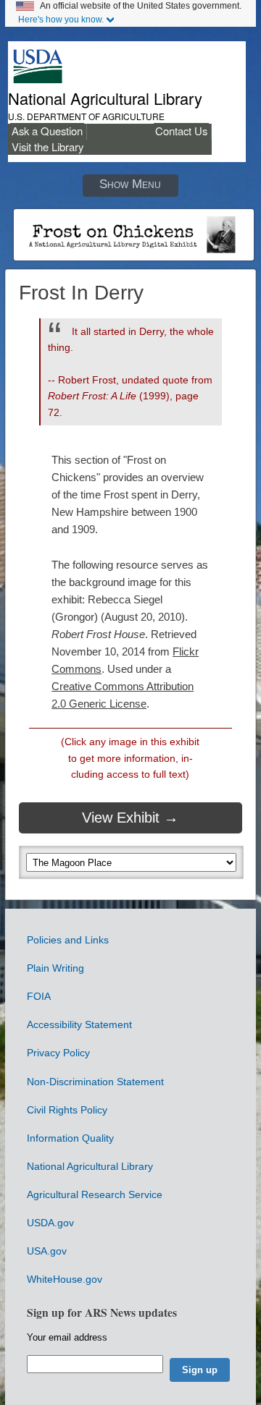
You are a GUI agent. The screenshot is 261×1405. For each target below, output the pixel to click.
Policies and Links (68, 940)
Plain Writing (55, 968)
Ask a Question (47, 130)
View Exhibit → (130, 817)
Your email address (67, 1337)
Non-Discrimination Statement (95, 1081)
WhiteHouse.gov (64, 1279)
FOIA (39, 996)
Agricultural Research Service (94, 1194)
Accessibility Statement (79, 1024)
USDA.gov (50, 1222)
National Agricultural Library (105, 98)
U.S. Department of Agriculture (86, 116)
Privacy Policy (58, 1052)
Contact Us (181, 130)
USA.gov (47, 1251)
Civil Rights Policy (67, 1110)
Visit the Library (47, 146)
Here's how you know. (61, 19)
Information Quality (70, 1138)
